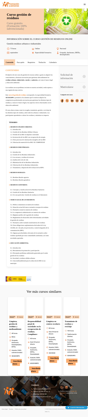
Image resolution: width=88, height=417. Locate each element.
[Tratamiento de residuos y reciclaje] (71, 305)
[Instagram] (77, 100)
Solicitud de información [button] (66, 76)
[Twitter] (67, 100)
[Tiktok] (82, 100)
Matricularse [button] (66, 86)
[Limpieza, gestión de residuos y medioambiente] (16, 305)
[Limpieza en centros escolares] (53, 305)
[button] (9, 62)
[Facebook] (62, 100)
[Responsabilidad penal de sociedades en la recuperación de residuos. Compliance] (34, 305)
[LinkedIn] (72, 100)
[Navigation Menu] (85, 4)
